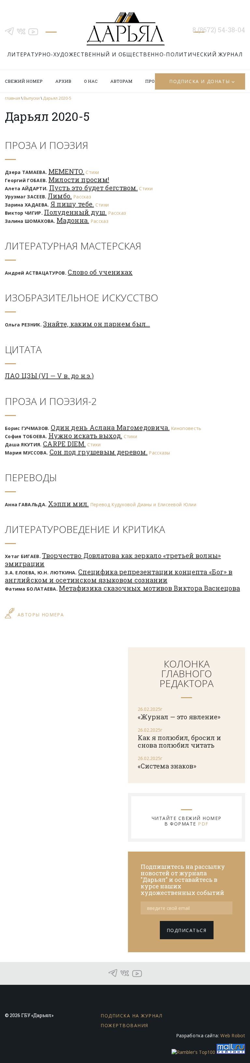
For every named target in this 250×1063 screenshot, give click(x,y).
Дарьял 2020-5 (57, 98)
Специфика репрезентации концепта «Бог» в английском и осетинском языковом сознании (118, 575)
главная (12, 98)
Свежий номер (24, 81)
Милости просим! (79, 179)
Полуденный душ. (75, 212)
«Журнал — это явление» (179, 716)
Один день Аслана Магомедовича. (110, 427)
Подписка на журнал (131, 1016)
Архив (63, 81)
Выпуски (31, 98)
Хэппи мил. (68, 503)
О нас (91, 81)
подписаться (187, 930)
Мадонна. (73, 220)
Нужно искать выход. (85, 435)
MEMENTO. (66, 171)
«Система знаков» (167, 766)
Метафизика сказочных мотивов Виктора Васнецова (149, 588)
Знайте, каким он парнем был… (96, 324)
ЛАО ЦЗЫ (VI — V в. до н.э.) (49, 375)
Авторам (121, 81)
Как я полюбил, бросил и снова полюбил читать (179, 741)
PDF (203, 824)
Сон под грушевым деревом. (98, 452)
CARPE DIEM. (64, 443)
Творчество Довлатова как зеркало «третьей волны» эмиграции (113, 559)
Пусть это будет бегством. (93, 187)
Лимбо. (60, 196)
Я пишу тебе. (72, 204)
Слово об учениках (100, 272)
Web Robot (232, 1035)
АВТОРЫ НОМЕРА (41, 614)
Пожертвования (124, 1025)
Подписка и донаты (199, 81)
